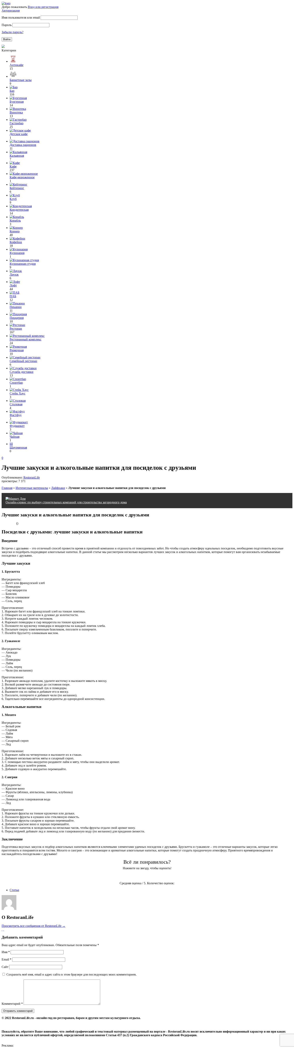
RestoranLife (31, 477)
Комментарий (12, 1003)
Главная (7, 488)
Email (6, 959)
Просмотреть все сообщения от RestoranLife (33, 926)
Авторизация (11, 10)
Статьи (14, 890)
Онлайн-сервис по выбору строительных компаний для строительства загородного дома (66, 502)
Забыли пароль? (12, 32)
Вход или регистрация (43, 7)
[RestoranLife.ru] (6, 3)
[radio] (131, 875)
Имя (6, 952)
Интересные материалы (32, 488)
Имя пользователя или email (21, 17)
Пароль (7, 25)
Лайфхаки (58, 488)
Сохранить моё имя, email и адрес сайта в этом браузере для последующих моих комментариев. (71, 974)
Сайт (5, 967)
